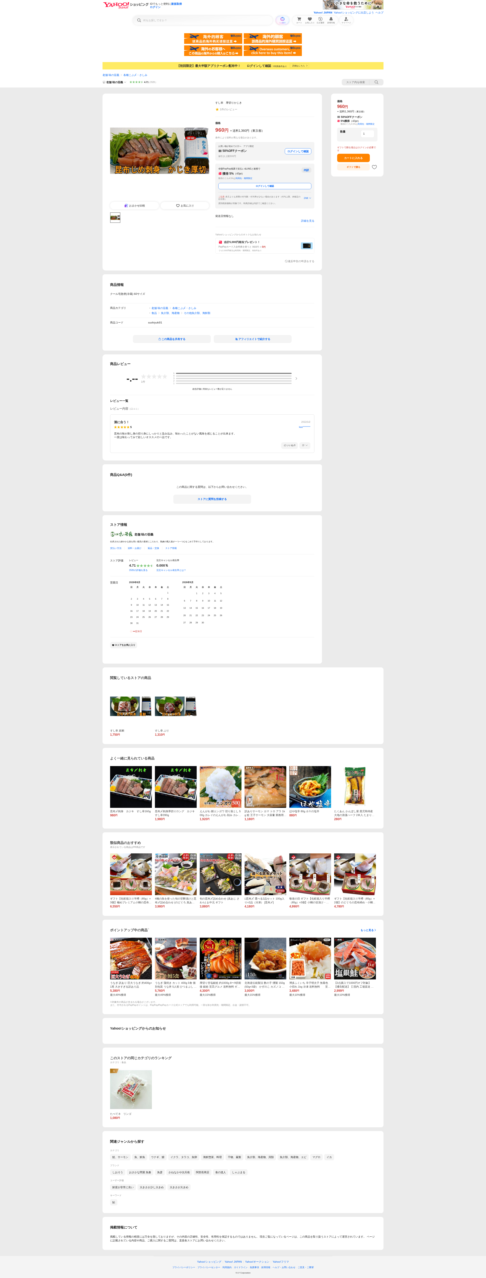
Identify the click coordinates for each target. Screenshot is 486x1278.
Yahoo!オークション (257, 1261)
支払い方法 (116, 548)
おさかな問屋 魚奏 (140, 1172)
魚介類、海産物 (170, 313)
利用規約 (227, 1267)
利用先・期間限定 (244, 178)
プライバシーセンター (208, 1267)
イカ (329, 1157)
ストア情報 (171, 548)
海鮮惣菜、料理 (212, 1157)
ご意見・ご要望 (306, 1267)
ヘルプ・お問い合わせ (284, 1267)
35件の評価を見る (138, 570)
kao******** (304, 427)
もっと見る (367, 930)
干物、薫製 (234, 1157)
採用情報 (265, 1267)
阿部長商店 (202, 1172)
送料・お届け (134, 548)
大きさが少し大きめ (152, 1187)
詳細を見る (307, 220)
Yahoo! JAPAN (323, 12)
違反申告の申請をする (301, 261)
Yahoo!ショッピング (209, 1261)
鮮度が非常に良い (123, 1187)
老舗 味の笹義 (111, 74)
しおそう (117, 1172)
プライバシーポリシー (183, 1267)
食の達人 (220, 1172)
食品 (154, 313)
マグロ (316, 1157)
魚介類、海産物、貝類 (260, 1157)
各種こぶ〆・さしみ (135, 74)
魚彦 (160, 1172)
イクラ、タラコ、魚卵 (183, 1157)
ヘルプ (379, 12)
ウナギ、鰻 (157, 1157)
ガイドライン (241, 1267)
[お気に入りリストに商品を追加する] (374, 167)
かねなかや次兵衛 (179, 1172)
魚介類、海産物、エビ (293, 1157)
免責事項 (254, 1267)
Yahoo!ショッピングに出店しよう (354, 12)
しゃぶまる (238, 1172)
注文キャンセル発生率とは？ (171, 570)
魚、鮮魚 (139, 1157)
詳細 (306, 198)
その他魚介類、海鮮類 (197, 313)
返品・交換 (153, 548)
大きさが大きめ (179, 1187)
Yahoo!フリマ (281, 1261)
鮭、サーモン (120, 1157)
